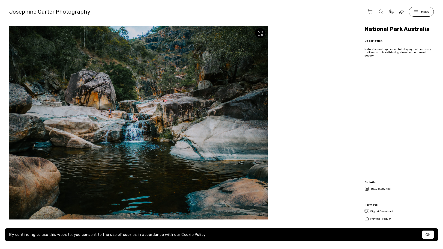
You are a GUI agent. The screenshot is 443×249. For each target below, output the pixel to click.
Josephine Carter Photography (49, 12)
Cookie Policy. (194, 234)
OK (428, 235)
